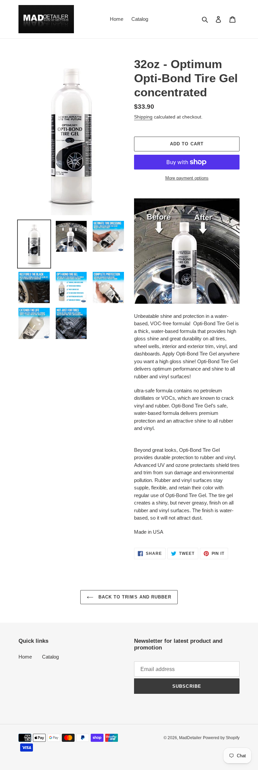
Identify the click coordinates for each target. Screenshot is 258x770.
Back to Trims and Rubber (134, 596)
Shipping (143, 116)
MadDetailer (190, 737)
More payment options (187, 178)
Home (25, 657)
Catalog (50, 657)
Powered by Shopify (221, 737)
